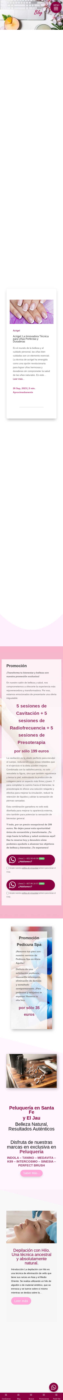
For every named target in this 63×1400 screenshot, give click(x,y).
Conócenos (6, 1399)
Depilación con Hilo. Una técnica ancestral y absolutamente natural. (31, 1256)
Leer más (21, 1301)
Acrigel (16, 330)
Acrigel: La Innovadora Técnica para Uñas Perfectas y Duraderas (31, 339)
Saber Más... (31, 1173)
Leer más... (19, 379)
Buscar (31, 1399)
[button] (56, 7)
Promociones (44, 1399)
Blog (19, 1399)
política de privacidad (30, 868)
